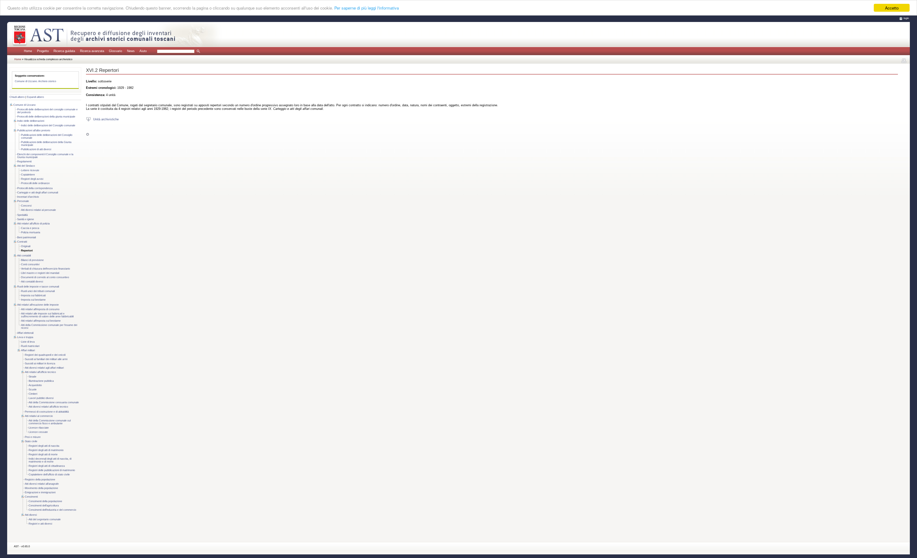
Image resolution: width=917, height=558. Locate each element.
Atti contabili (24, 255)
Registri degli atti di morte (43, 454)
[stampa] (904, 60)
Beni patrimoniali (26, 237)
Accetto (892, 8)
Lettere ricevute (30, 170)
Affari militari (28, 350)
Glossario (115, 51)
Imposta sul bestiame (33, 299)
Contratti (22, 241)
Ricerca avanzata (92, 51)
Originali (25, 246)
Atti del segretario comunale (45, 519)
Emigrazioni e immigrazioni (40, 492)
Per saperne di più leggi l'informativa (366, 8)
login (906, 18)
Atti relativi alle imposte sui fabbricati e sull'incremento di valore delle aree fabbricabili (47, 315)
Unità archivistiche (106, 119)
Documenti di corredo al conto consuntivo (45, 277)
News (131, 51)
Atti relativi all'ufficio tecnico (40, 372)
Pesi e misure (33, 437)
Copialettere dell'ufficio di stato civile (49, 474)
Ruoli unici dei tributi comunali (38, 291)
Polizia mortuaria (30, 232)
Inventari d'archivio (28, 196)
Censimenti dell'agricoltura (44, 505)
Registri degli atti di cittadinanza (47, 465)
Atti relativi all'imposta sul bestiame (41, 320)
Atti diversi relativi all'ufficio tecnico (48, 406)
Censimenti (31, 496)
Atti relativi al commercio (39, 416)
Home (28, 51)
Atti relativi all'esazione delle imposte (38, 304)
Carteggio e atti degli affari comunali (37, 192)
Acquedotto (35, 385)
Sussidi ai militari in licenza (40, 363)
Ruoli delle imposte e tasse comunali (38, 286)
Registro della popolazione (40, 479)
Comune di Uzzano (24, 104)
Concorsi (26, 205)
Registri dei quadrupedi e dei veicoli (45, 354)
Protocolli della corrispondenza (35, 188)
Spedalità (22, 214)
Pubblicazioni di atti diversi (36, 149)
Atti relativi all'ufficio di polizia (33, 223)
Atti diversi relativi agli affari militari (44, 367)
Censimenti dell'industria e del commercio (52, 509)
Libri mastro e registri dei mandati (40, 272)
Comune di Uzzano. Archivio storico (35, 81)
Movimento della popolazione (41, 488)
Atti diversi (31, 514)
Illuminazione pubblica (41, 380)
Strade (32, 376)
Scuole (33, 389)
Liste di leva (28, 341)
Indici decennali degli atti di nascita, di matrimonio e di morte (50, 460)
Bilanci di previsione (32, 260)
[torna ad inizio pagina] (87, 134)
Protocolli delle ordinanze (35, 183)
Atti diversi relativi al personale (38, 209)
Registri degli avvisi (32, 178)
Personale (23, 201)
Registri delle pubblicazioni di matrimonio (52, 470)
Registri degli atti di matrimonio (46, 450)
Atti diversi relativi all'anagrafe (42, 483)
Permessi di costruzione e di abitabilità (47, 411)
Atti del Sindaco (26, 165)
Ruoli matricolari (30, 346)
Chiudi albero (17, 97)
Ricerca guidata (64, 51)
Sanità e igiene (25, 219)
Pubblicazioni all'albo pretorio (33, 130)
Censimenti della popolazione (45, 501)
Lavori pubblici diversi (41, 398)
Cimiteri (33, 393)
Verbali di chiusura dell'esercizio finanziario (45, 268)
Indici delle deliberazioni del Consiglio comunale (48, 125)
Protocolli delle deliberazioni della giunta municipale (46, 116)
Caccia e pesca (30, 228)
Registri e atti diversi (40, 523)
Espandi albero (35, 97)
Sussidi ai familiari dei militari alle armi (46, 359)
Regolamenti (24, 161)
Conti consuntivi (30, 264)
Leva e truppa (25, 337)
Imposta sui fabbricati (33, 295)
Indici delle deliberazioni (30, 120)
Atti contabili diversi (32, 281)
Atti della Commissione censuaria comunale (54, 402)
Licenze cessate (38, 431)
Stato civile (31, 441)
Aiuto (143, 51)
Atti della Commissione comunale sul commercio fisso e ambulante (50, 422)
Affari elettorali (25, 332)
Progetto (43, 51)
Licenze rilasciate (39, 427)
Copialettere (28, 174)
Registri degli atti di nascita (44, 445)
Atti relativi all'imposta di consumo (40, 309)
